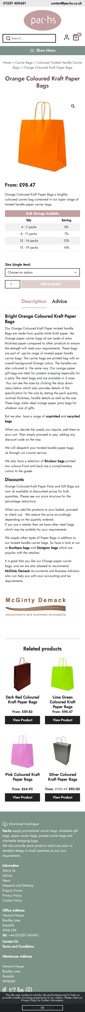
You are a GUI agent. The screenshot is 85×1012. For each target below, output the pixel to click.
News (6, 880)
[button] (73, 106)
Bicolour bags (55, 461)
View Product (22, 720)
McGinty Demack (17, 571)
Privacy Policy (12, 895)
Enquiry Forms (12, 890)
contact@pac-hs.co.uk (66, 3)
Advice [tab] (59, 301)
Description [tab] (33, 301)
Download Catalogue (24, 823)
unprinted (53, 416)
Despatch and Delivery (18, 885)
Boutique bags (19, 547)
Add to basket (51, 284)
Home (7, 62)
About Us (8, 870)
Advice (7, 875)
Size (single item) (17, 264)
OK (42, 1008)
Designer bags (47, 547)
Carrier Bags (23, 62)
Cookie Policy (12, 900)
